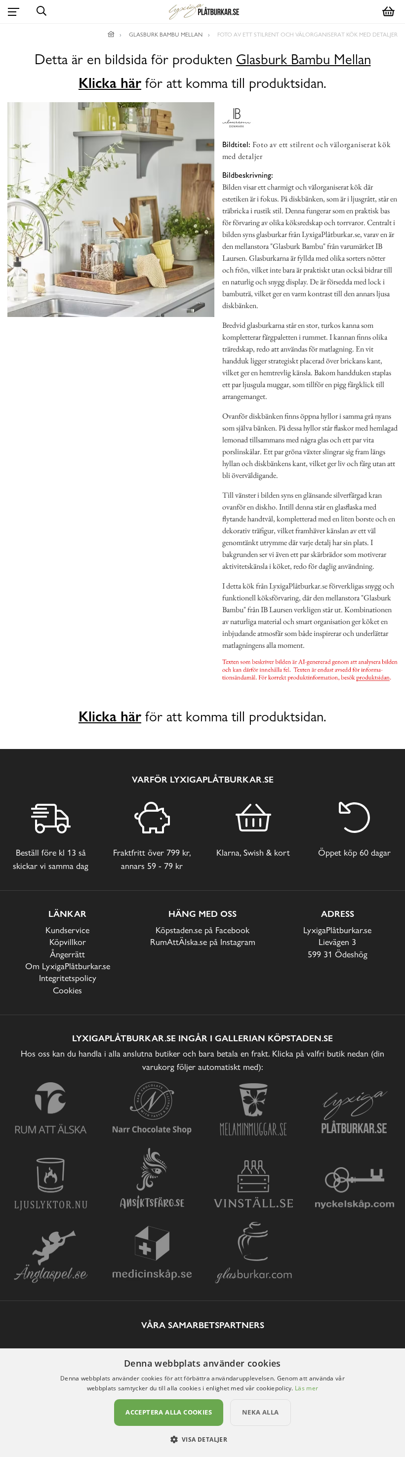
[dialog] (202, 1402)
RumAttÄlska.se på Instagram (202, 942)
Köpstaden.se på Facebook (202, 930)
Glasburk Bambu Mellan (303, 59)
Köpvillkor (67, 942)
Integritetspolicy (67, 978)
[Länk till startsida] (111, 34)
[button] (203, 1439)
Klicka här (110, 83)
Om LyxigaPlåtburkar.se (67, 966)
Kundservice (67, 930)
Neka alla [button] (260, 1412)
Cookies (67, 990)
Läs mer (306, 1388)
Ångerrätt (67, 954)
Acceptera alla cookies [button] (168, 1412)
